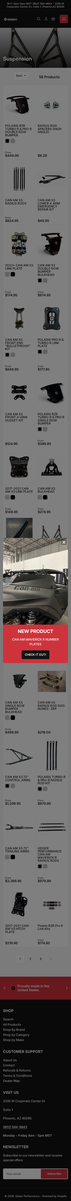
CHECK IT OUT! (35, 654)
